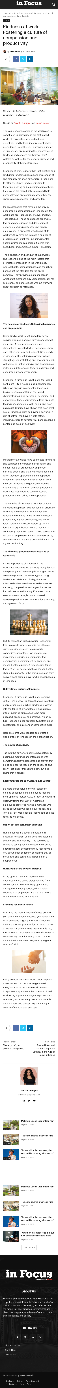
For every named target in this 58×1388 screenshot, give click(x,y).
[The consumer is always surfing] (11, 1139)
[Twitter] (23, 59)
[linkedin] (29, 1100)
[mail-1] (34, 1100)
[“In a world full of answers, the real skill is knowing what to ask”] (11, 1154)
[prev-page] (5, 1165)
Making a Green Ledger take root (38, 1121)
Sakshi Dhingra (17, 51)
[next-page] (10, 1165)
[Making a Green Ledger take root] (11, 1125)
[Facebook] (16, 59)
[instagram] (23, 1100)
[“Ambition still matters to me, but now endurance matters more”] (11, 1236)
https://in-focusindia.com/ (29, 1095)
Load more (28, 1247)
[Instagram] (25, 1337)
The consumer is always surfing (37, 1135)
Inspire (14, 13)
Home (6, 13)
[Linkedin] (30, 59)
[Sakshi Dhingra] (5, 51)
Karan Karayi (42, 123)
